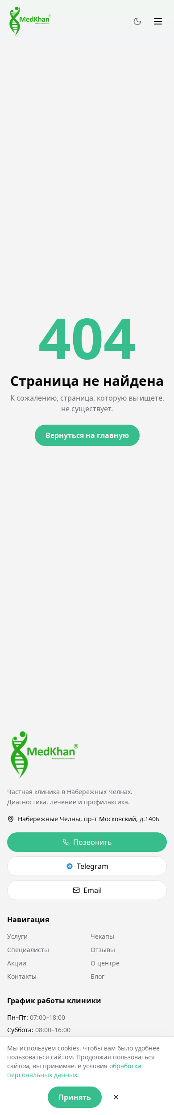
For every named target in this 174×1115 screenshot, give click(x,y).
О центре (105, 963)
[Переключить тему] (137, 21)
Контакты (22, 976)
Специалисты (28, 949)
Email (92, 890)
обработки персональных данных (74, 1070)
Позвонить (92, 842)
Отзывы (103, 949)
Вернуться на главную (87, 435)
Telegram (92, 866)
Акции (16, 963)
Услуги (17, 936)
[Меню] (158, 21)
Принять (74, 1097)
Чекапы (102, 936)
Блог (97, 976)
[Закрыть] (116, 1097)
